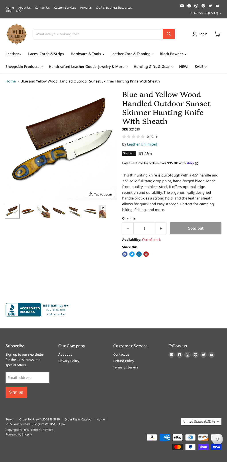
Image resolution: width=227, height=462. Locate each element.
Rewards (86, 7)
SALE (199, 66)
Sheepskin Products (23, 66)
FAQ (19, 10)
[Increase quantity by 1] (160, 228)
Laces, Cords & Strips (46, 53)
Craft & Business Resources (114, 7)
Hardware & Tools (86, 53)
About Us (24, 7)
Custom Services (65, 7)
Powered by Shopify (19, 434)
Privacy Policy (68, 360)
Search (10, 419)
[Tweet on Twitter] (132, 254)
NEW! (183, 66)
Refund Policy (123, 360)
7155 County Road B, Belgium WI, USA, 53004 (35, 424)
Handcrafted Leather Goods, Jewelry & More (87, 66)
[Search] (169, 34)
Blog (9, 10)
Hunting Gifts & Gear (152, 66)
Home (10, 7)
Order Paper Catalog (78, 419)
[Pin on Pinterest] (146, 254)
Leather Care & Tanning (130, 53)
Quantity (129, 218)
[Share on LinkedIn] (139, 254)
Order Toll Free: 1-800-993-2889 (39, 419)
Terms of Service (125, 367)
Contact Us (42, 7)
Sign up (16, 392)
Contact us (121, 354)
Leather (13, 53)
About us (65, 354)
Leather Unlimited (142, 144)
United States (204, 13)
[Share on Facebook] (124, 254)
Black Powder (172, 53)
